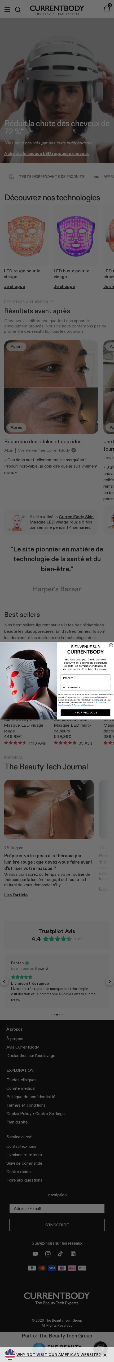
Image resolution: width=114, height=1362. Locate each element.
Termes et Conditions (83, 705)
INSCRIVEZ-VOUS (85, 712)
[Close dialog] (111, 645)
